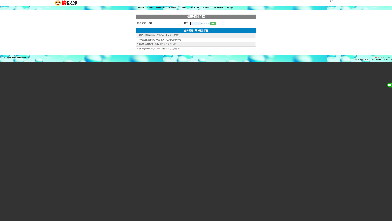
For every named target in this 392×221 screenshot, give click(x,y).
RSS (391, 59)
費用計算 (141, 7)
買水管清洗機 (218, 7)
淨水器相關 (194, 7)
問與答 (184, 7)
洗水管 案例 (160, 7)
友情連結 (385, 59)
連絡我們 (378, 59)
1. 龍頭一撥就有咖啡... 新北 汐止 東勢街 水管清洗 (158, 35)
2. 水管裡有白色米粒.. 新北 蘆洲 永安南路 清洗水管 (159, 40)
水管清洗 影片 (172, 7)
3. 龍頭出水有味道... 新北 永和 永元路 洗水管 (156, 44)
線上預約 (150, 7)
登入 (331, 1)
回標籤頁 (141, 23)
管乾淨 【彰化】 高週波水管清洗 (16, 58)
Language (229, 7)
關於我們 (206, 7)
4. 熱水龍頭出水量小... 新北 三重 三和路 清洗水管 (158, 49)
